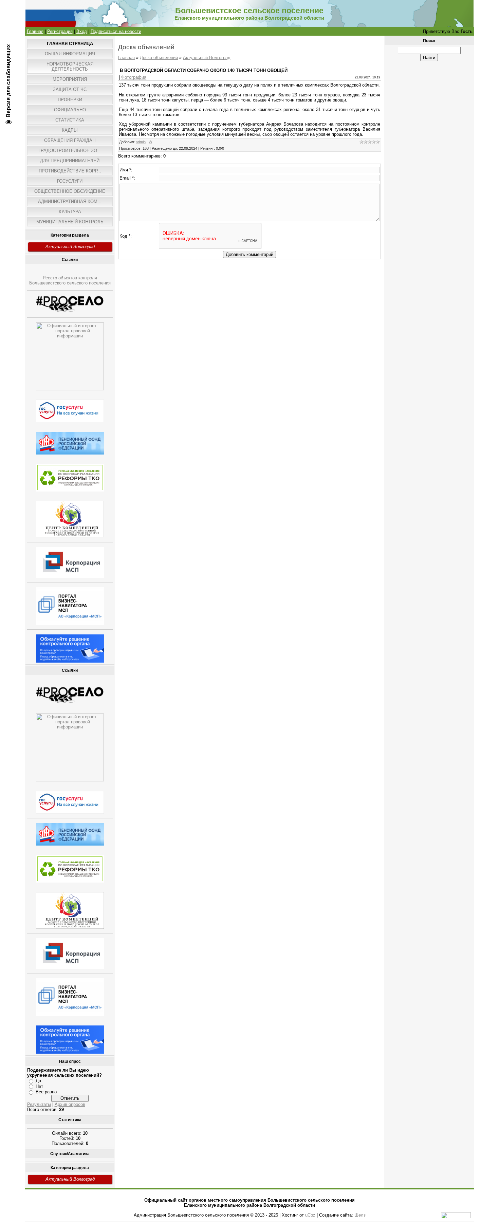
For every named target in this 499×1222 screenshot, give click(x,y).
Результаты (39, 1104)
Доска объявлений (159, 57)
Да (38, 1080)
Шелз (360, 1215)
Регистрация (60, 31)
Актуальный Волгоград (70, 246)
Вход (81, 31)
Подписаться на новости (116, 31)
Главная (35, 31)
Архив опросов (70, 1104)
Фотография (133, 77)
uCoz (310, 1215)
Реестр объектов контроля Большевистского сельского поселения (70, 280)
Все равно (46, 1091)
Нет (39, 1086)
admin (141, 142)
